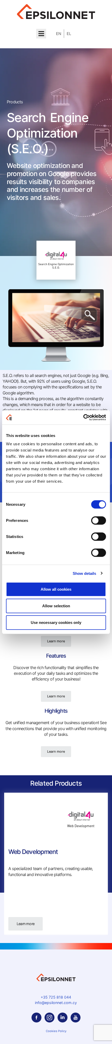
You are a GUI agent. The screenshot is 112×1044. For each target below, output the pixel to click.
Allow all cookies (56, 589)
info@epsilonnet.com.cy (56, 1002)
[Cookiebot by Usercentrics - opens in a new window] (83, 417)
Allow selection (56, 605)
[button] (41, 34)
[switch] (98, 520)
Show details (84, 573)
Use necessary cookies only (56, 622)
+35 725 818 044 (56, 997)
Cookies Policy (56, 1031)
